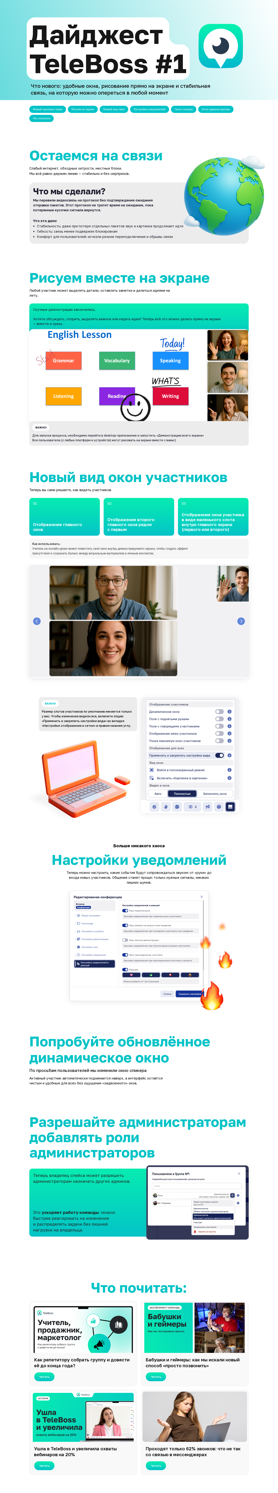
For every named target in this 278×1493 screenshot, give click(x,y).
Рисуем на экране (82, 109)
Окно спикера (184, 109)
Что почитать (41, 118)
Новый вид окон (114, 109)
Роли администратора (216, 109)
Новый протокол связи (47, 109)
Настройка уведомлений (149, 109)
